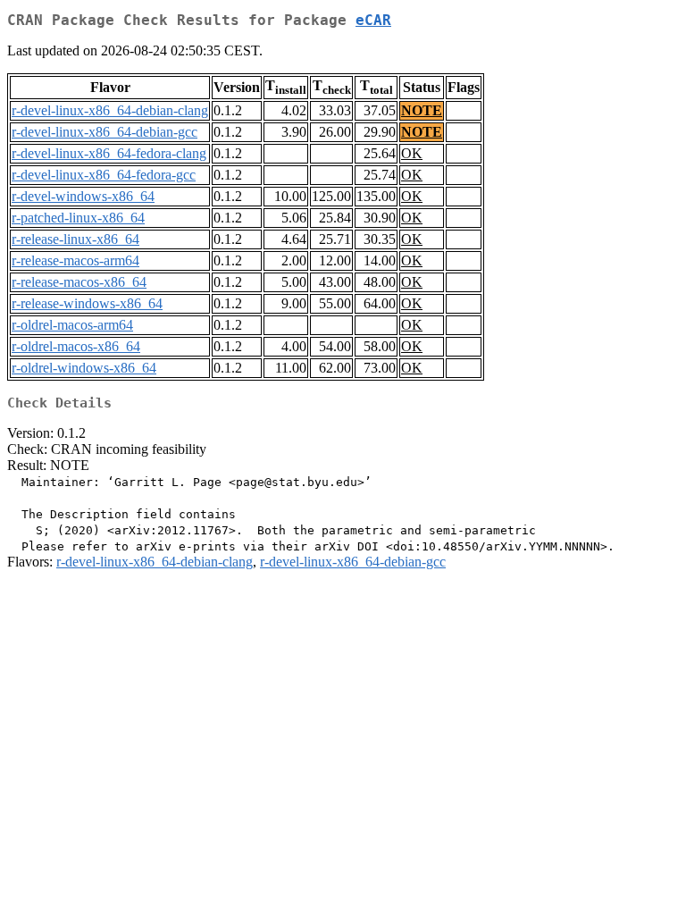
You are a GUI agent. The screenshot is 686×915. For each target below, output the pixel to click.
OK (411, 153)
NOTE (421, 110)
